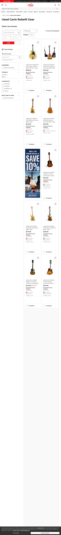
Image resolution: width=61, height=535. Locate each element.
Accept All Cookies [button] (45, 533)
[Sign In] (55, 5)
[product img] (32, 52)
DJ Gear (30, 11)
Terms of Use (16, 530)
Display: (25, 34)
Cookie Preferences (25, 530)
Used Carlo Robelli (15, 15)
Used (7, 15)
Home (3, 15)
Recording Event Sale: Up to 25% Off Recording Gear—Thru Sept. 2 (31, 1)
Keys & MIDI (19, 11)
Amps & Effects (10, 11)
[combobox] (30, 31)
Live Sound (49, 11)
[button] (18, 49)
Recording (42, 11)
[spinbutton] (6, 38)
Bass (4, 77)
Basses (36, 11)
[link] (32, 66)
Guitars (3, 11)
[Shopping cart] (58, 5)
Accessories (56, 11)
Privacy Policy (40, 527)
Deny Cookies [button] (16, 533)
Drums (25, 11)
